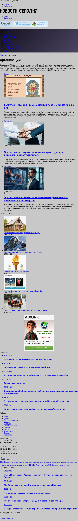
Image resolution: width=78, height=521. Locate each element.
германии (16, 462)
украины (62, 465)
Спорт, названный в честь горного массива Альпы (23, 252)
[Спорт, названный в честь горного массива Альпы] (15, 250)
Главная (3, 55)
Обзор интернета (14, 48)
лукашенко (55, 462)
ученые (67, 465)
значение (33, 462)
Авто (6, 31)
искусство (40, 462)
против (8, 465)
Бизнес (7, 33)
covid (2, 462)
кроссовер (47, 462)
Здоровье (8, 35)
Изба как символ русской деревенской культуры (22, 233)
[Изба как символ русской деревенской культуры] (15, 231)
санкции (40, 465)
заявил (27, 462)
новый (2, 465)
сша (50, 465)
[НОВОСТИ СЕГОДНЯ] (19, 13)
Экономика (9, 44)
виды (12, 462)
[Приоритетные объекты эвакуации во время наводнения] (15, 308)
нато (67, 462)
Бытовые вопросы (12, 46)
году (23, 462)
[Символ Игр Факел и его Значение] (15, 270)
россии (32, 464)
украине (55, 465)
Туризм (7, 42)
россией (25, 465)
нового (71, 462)
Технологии (9, 37)
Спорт (7, 39)
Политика (7, 427)
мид (59, 462)
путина (19, 465)
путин (14, 465)
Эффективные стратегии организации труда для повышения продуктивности (33, 153)
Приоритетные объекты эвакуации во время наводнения (25, 310)
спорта (46, 465)
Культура (8, 41)
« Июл (2, 458)
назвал (63, 462)
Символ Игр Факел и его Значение (17, 271)
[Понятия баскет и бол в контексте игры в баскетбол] (15, 289)
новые (75, 462)
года (20, 462)
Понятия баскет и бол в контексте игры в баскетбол (23, 291)
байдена (7, 462)
